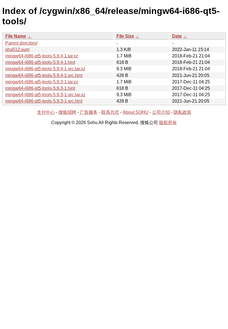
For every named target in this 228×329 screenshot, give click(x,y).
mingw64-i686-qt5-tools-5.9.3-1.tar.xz (41, 81)
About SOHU (135, 112)
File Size (125, 36)
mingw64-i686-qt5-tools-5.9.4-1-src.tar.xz (45, 68)
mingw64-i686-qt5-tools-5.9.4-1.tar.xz (41, 56)
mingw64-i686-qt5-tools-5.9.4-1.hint (40, 62)
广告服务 (89, 112)
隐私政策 (182, 112)
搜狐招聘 (67, 112)
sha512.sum (17, 49)
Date (177, 36)
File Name (15, 36)
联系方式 (110, 112)
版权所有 (168, 122)
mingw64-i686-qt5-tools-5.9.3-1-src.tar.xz (45, 94)
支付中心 (46, 112)
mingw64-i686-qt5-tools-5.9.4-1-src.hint (43, 75)
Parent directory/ (21, 43)
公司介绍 (161, 112)
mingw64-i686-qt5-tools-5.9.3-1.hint (40, 88)
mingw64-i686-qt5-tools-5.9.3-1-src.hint (43, 101)
